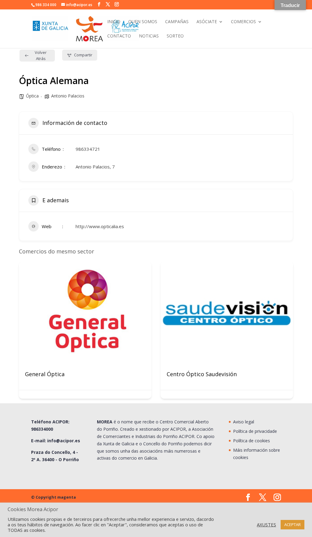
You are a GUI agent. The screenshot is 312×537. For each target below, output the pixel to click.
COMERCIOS (243, 21)
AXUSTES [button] (266, 524)
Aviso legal (243, 422)
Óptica (32, 96)
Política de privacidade (255, 431)
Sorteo (175, 36)
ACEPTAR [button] (292, 524)
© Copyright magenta (53, 497)
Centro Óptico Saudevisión (202, 374)
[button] (23, 333)
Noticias (149, 36)
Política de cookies (251, 440)
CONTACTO (119, 36)
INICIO (113, 21)
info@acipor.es (63, 440)
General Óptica (45, 374)
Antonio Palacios (67, 96)
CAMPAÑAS (177, 21)
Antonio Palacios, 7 (95, 167)
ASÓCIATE (207, 21)
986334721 (88, 149)
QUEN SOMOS (142, 21)
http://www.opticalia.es (100, 226)
